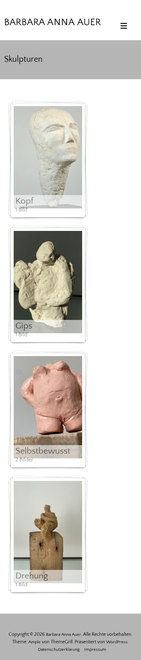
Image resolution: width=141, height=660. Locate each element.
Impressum (95, 649)
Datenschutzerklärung (59, 649)
